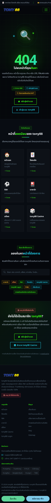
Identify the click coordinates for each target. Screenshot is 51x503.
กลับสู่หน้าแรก (27, 101)
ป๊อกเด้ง (29, 282)
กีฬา (21, 282)
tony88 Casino (42, 282)
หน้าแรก (4, 409)
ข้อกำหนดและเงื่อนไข (35, 414)
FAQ (27, 287)
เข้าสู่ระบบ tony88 (27, 109)
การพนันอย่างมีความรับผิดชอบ (25, 292)
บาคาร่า (5, 282)
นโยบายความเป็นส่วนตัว (36, 418)
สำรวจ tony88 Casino (27, 345)
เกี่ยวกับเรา (36, 287)
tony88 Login (16, 287)
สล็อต (14, 282)
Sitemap (31, 435)
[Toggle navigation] (46, 9)
